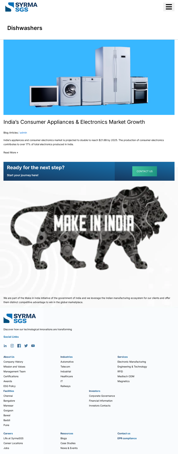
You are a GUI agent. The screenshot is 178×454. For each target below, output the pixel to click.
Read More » (10, 152)
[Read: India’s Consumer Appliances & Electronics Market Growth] (89, 77)
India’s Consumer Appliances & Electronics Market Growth (74, 122)
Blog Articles (10, 132)
